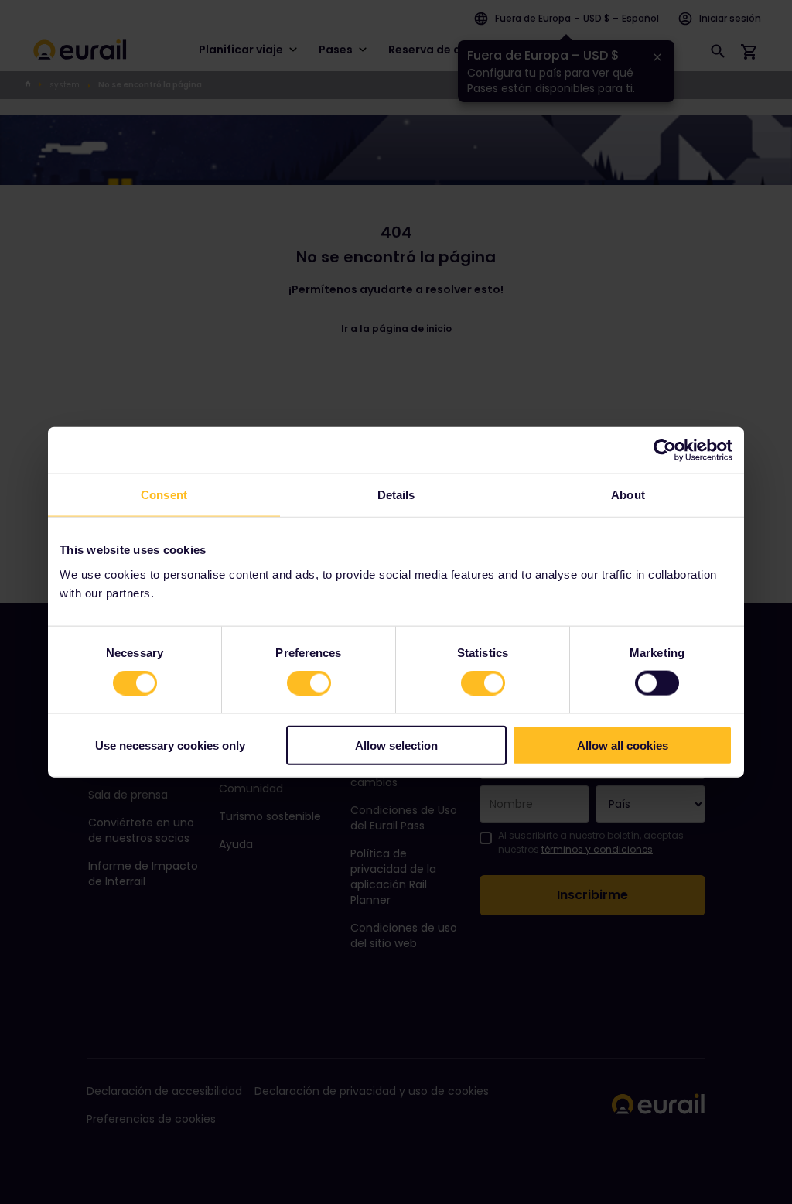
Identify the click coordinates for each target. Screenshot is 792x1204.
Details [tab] (396, 494)
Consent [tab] (164, 494)
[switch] (309, 683)
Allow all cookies (622, 744)
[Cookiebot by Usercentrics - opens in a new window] (664, 450)
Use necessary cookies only (170, 744)
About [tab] (628, 494)
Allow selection (396, 744)
